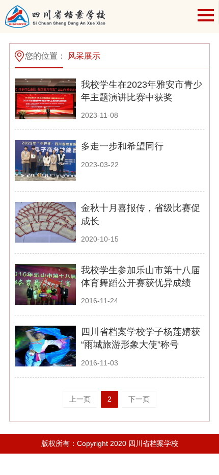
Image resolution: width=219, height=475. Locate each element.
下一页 (139, 399)
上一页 (80, 399)
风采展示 (84, 55)
